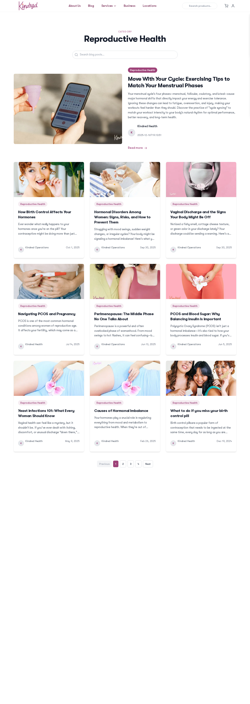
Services (107, 6)
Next (148, 463)
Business (129, 6)
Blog (91, 6)
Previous (104, 463)
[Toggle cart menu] (226, 6)
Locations (149, 6)
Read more (135, 148)
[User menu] (233, 6)
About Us (75, 6)
